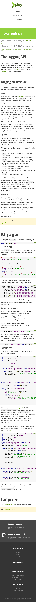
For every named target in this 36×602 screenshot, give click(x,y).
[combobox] (18, 46)
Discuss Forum (13, 527)
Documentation (18, 15)
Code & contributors (18, 575)
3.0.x (2, 43)
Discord (21, 527)
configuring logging (9, 504)
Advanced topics (10, 509)
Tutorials (18, 555)
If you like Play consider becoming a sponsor (19, 537)
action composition (18, 408)
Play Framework (18, 5)
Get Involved (18, 19)
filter (11, 430)
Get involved (18, 579)
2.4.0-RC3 (27, 40)
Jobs (18, 566)
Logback (3, 71)
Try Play (18, 12)
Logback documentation (8, 223)
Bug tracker (18, 577)
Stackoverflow (12, 529)
